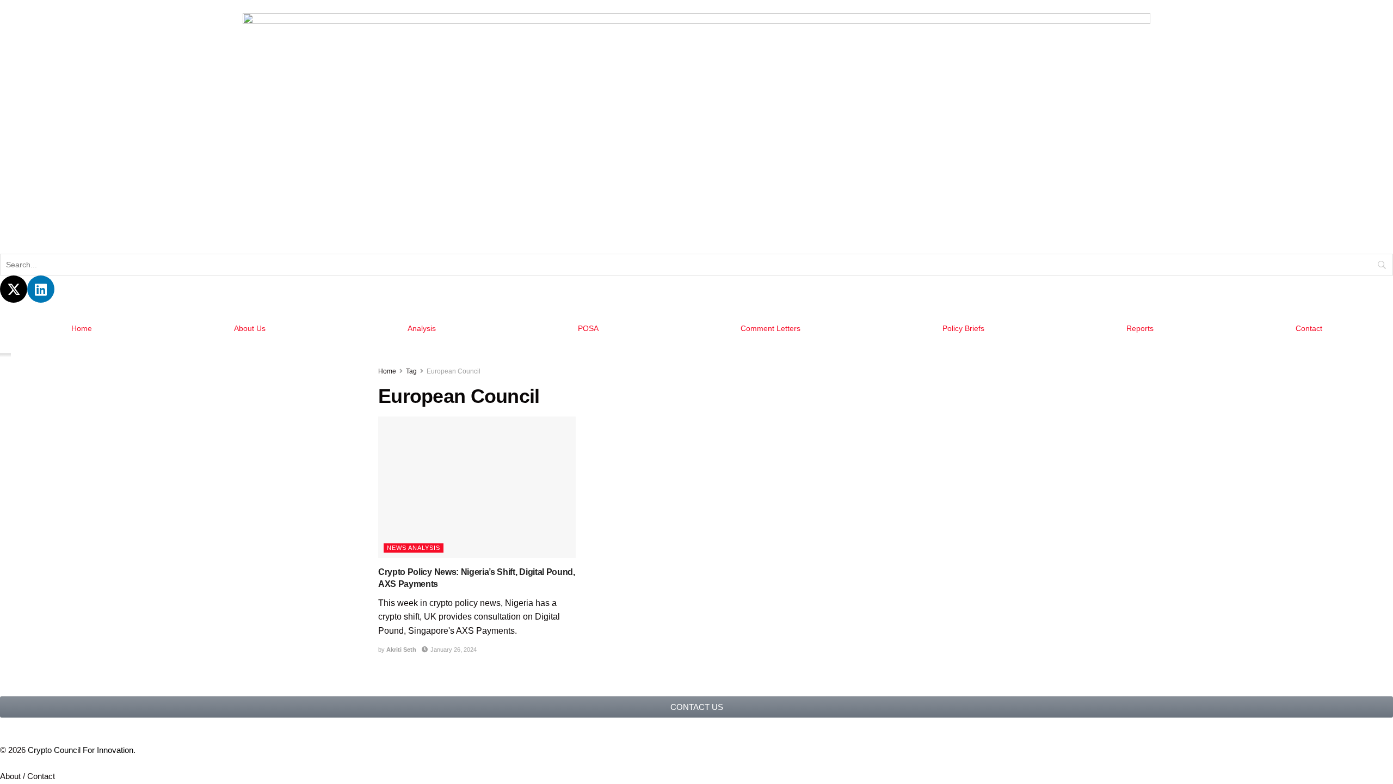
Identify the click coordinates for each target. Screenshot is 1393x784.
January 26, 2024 (451, 649)
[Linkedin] (40, 289)
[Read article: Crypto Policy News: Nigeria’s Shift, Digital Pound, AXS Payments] (477, 487)
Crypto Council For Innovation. (86, 750)
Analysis (420, 328)
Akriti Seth (400, 649)
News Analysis (414, 548)
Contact (1309, 328)
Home (81, 328)
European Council (453, 371)
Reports (1140, 328)
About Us (249, 328)
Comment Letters (769, 328)
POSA (586, 328)
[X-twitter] (13, 289)
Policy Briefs (964, 328)
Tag (411, 371)
